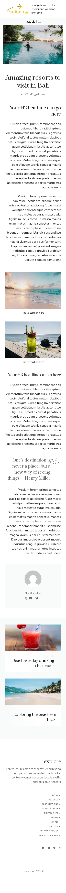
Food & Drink (50, 808)
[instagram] (60, 848)
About (54, 817)
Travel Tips (51, 813)
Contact (53, 826)
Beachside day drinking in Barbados (33, 663)
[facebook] (49, 848)
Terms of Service (48, 835)
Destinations (50, 804)
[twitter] (54, 848)
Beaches (54, 800)
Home (55, 795)
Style (55, 822)
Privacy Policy (49, 831)
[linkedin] (43, 848)
